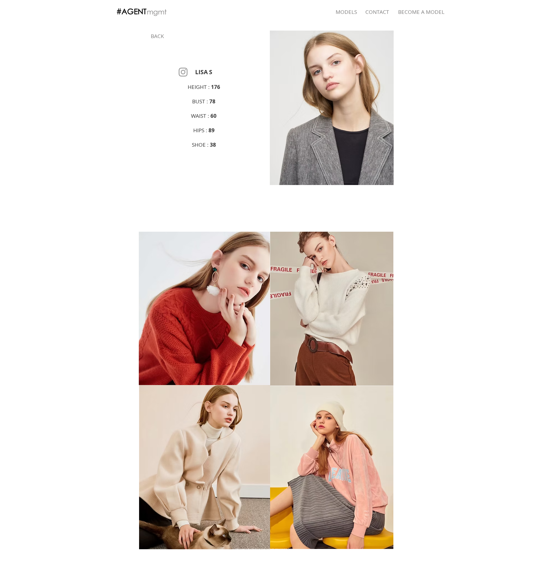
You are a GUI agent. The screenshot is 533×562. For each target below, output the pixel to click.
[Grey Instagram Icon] (183, 72)
